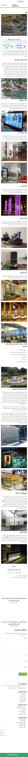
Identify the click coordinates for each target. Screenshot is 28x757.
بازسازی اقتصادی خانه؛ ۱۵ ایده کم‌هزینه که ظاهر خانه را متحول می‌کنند (14, 599)
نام (26, 655)
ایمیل (26, 661)
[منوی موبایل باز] (26, 5)
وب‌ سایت (25, 667)
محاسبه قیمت (20, 1)
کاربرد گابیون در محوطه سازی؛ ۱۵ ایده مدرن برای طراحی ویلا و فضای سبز (14, 623)
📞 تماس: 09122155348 (14, 755)
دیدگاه (25, 638)
